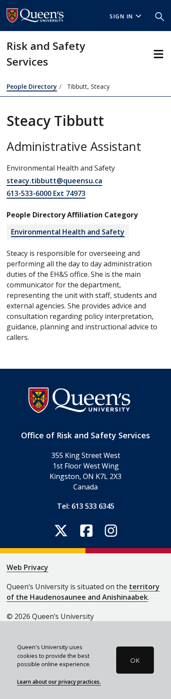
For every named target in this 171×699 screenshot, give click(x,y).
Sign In (121, 16)
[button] (159, 15)
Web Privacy (27, 567)
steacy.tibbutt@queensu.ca (54, 180)
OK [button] (135, 660)
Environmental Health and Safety (68, 232)
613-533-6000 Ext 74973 (46, 193)
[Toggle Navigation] (158, 54)
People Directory (32, 86)
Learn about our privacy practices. (59, 681)
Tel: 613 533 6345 (85, 506)
